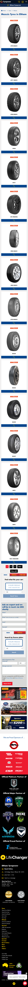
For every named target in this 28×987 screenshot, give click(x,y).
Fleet (3, 944)
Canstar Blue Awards (7, 955)
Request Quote (7, 683)
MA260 (14, 353)
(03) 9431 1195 (9, 875)
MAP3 (14, 490)
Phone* (10, 617)
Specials (4, 939)
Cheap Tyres (5, 959)
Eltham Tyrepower (15, 5)
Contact (4, 940)
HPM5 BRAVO (14, 285)
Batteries (4, 929)
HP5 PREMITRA (14, 217)
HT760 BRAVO (14, 319)
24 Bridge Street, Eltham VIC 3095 (14, 872)
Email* (4, 622)
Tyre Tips (4, 918)
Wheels (4, 920)
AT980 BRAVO (14, 114)
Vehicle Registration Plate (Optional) (8, 660)
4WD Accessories (6, 927)
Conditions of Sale (19, 980)
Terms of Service (19, 678)
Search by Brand (6, 914)
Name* (4, 612)
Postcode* (4, 627)
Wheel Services (5, 937)
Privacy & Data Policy (10, 980)
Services (4, 925)
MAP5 (14, 524)
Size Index (4, 953)
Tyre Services (5, 935)
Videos (4, 948)
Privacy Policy (9, 678)
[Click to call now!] (19, 2)
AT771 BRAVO (14, 80)
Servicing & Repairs (6, 933)
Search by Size (5, 912)
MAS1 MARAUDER (14, 558)
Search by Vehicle (6, 910)
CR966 (14, 148)
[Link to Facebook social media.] (14, 983)
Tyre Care (4, 916)
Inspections (4, 931)
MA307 (14, 456)
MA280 (14, 422)
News (3, 946)
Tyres (3, 908)
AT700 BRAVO (14, 46)
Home (4, 10)
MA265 (14, 387)
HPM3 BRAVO (14, 251)
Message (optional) (7, 666)
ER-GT (14, 182)
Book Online (5, 942)
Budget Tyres (5, 957)
